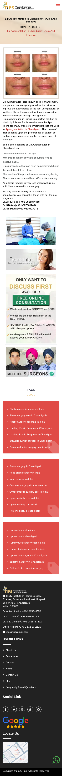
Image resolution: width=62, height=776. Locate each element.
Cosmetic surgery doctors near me (28, 485)
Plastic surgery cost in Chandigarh (28, 415)
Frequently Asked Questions (21, 687)
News (9, 668)
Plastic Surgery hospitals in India (27, 421)
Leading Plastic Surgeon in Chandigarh (30, 428)
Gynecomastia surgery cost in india (28, 491)
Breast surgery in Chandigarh (25, 466)
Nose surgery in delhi (21, 479)
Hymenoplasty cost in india (24, 504)
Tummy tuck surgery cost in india (27, 549)
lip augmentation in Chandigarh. (24, 129)
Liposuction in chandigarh (23, 536)
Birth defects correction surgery (26, 568)
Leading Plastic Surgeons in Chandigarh (31, 434)
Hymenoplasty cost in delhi (24, 498)
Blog (34, 26)
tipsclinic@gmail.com (17, 632)
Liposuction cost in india (22, 530)
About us (11, 650)
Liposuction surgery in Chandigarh (28, 555)
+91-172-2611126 (31, 626)
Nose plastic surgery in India (24, 472)
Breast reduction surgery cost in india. (30, 447)
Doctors (10, 662)
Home (23, 26)
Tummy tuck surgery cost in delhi (27, 542)
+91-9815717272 (32, 621)
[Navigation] (58, 5)
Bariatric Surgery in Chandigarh (26, 561)
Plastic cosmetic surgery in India (26, 409)
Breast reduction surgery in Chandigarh (30, 440)
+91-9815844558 (31, 611)
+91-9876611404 (30, 616)
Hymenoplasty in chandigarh (24, 510)
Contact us (12, 674)
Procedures (12, 656)
